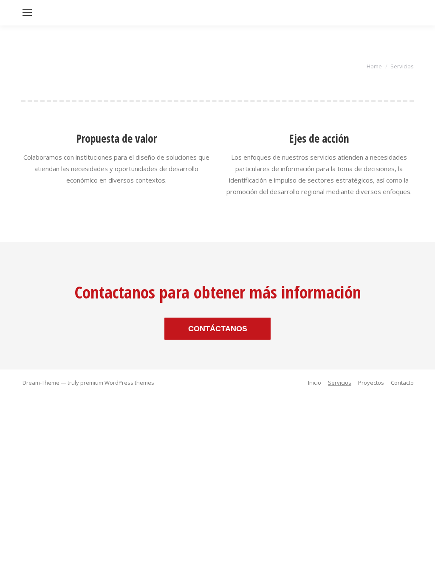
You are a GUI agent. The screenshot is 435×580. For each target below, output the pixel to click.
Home (374, 66)
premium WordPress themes (117, 382)
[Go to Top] (421, 566)
